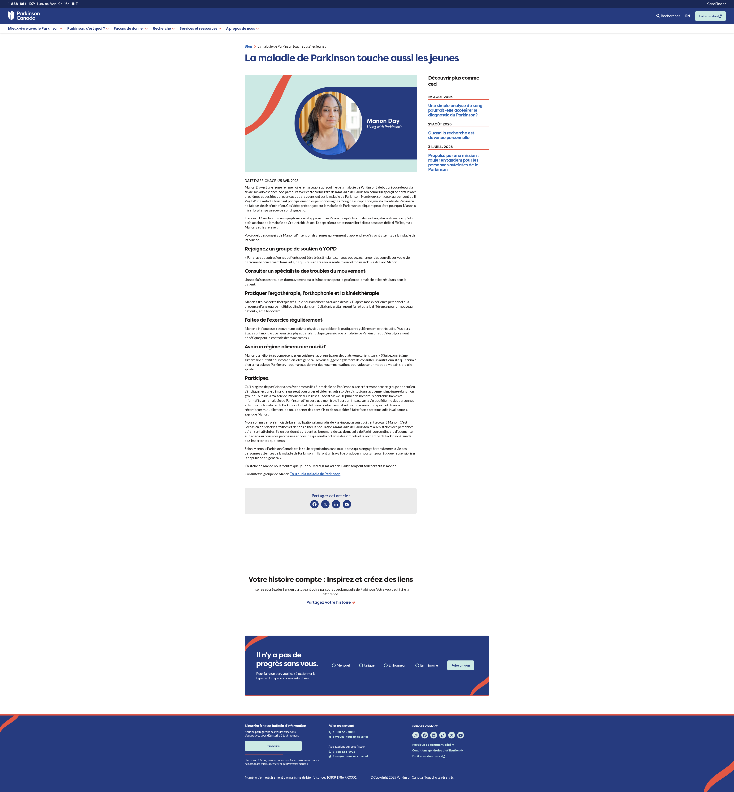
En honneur (397, 665)
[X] (325, 504)
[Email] (347, 504)
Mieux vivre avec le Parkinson (33, 28)
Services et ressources (199, 28)
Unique (369, 665)
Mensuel (343, 665)
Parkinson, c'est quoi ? (86, 28)
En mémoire (429, 665)
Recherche (162, 28)
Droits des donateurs (427, 756)
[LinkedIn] (336, 504)
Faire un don (707, 17)
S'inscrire (273, 746)
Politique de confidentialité (432, 745)
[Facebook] (314, 504)
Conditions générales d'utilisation (436, 750)
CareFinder (716, 3)
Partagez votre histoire (329, 602)
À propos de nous (241, 28)
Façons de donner (129, 28)
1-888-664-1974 (22, 3)
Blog (248, 46)
